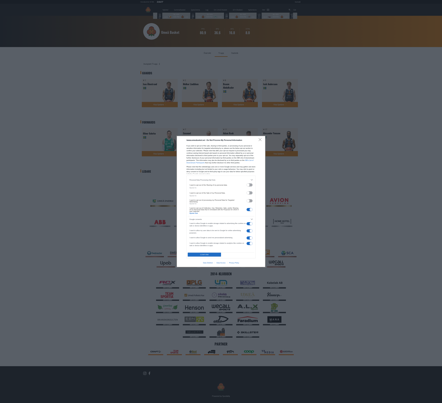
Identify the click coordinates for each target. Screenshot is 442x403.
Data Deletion (208, 263)
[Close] (261, 140)
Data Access (221, 263)
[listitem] (221, 180)
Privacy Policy (234, 263)
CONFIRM (204, 255)
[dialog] (221, 201)
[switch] (250, 184)
